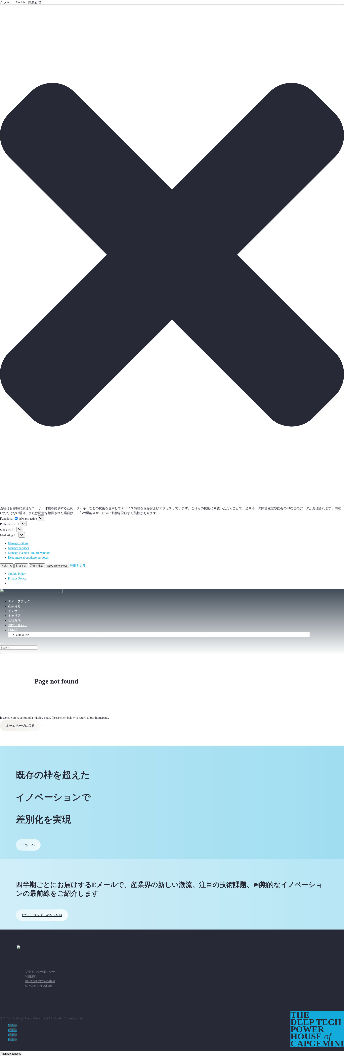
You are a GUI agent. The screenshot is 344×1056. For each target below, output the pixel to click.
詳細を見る (36, 565)
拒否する (21, 565)
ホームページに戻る (20, 725)
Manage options (18, 543)
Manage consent (11, 1053)
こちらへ (28, 845)
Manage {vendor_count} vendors (29, 552)
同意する (7, 565)
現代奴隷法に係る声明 (40, 981)
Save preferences (57, 565)
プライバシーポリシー (40, 971)
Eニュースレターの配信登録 (42, 915)
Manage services (18, 548)
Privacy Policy (17, 578)
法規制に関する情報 (38, 986)
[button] (172, 255)
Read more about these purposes (28, 557)
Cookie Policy (17, 573)
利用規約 (31, 976)
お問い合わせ (17, 625)
